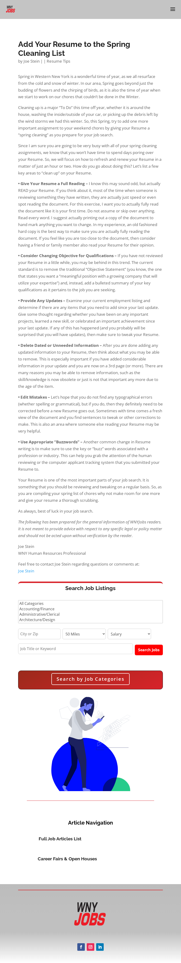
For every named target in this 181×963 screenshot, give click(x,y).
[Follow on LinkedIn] (100, 947)
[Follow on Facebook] (81, 947)
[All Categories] (90, 603)
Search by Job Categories (90, 679)
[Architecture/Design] (90, 620)
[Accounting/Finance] (90, 609)
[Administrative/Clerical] (90, 614)
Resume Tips (58, 61)
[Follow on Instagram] (90, 947)
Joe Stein (32, 61)
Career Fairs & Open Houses (67, 858)
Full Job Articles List (60, 838)
